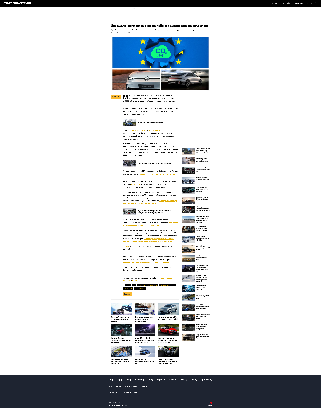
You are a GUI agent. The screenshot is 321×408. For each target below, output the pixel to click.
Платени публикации (131, 386)
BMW (134, 285)
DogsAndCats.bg (206, 379)
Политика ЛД (126, 392)
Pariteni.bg (183, 379)
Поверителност (114, 392)
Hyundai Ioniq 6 (141, 285)
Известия (136, 392)
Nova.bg (150, 379)
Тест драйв (286, 3)
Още (308, 3)
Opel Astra (128, 285)
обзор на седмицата (139, 288)
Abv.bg (111, 379)
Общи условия (123, 405)
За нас (111, 386)
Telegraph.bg (161, 379)
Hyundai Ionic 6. (154, 130)
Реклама (118, 386)
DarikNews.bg (139, 379)
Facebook (168, 278)
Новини (274, 3)
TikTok (134, 281)
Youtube (161, 278)
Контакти (143, 386)
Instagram (126, 281)
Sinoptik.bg (172, 379)
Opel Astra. (136, 184)
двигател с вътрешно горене (168, 285)
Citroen (126, 246)
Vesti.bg (128, 379)
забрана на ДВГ (128, 288)
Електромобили (298, 3)
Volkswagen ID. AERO (137, 130)
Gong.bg (119, 379)
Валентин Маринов (117, 33)
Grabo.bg (194, 379)
